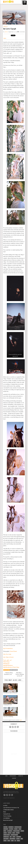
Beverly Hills (6, 836)
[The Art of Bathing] (10, 715)
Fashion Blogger (18, 827)
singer (18, 840)
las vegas (11, 829)
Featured (15, 670)
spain (12, 840)
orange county (7, 834)
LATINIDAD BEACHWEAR (10, 693)
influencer (6, 829)
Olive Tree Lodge (7, 654)
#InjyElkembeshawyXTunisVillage (11, 667)
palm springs (12, 838)
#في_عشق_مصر (7, 660)
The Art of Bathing (8, 716)
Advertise (14, 778)
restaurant (6, 838)
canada (5, 832)
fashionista (11, 827)
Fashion (15, 829)
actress (9, 832)
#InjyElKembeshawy (8, 665)
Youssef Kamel (13, 651)
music (14, 832)
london (22, 830)
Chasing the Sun (7, 704)
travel (5, 840)
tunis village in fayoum (8, 657)
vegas (20, 829)
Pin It (5, 38)
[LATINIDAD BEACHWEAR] (10, 691)
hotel (9, 840)
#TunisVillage (6, 661)
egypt (11, 670)
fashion (17, 838)
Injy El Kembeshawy (8, 648)
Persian (17, 832)
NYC (10, 836)
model (5, 830)
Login (20, 720)
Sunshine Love (8, 674)
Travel (5, 26)
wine (22, 838)
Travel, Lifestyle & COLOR (19, 675)
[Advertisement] (15, 7)
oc (15, 840)
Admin (6, 31)
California (19, 836)
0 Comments (22, 31)
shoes (14, 836)
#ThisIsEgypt (6, 663)
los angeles (9, 830)
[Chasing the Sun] (10, 703)
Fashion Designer (14, 834)
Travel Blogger (16, 830)
